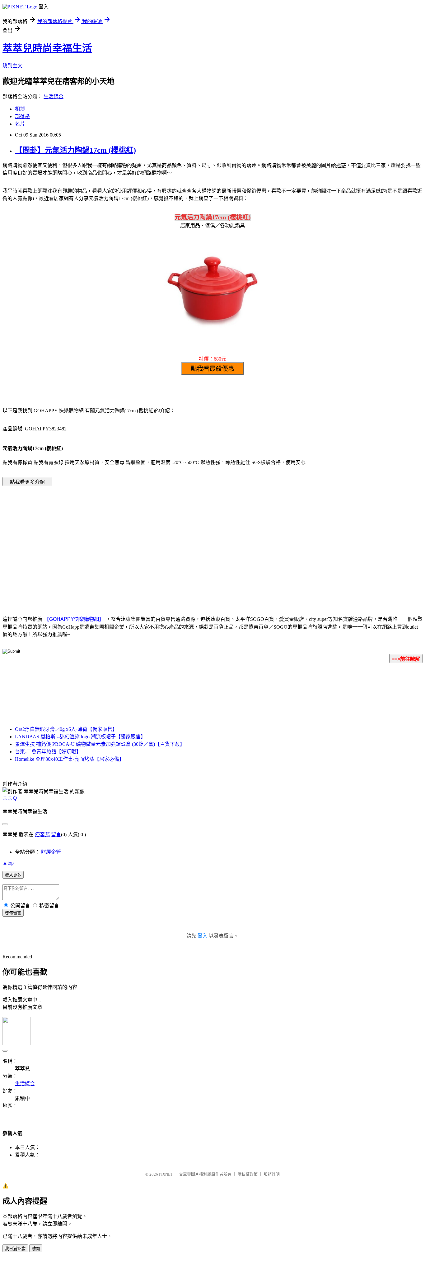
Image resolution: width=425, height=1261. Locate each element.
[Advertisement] (159, 541)
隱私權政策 (247, 1174)
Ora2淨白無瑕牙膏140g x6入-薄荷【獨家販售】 (66, 729)
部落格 (22, 116)
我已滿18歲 (15, 1248)
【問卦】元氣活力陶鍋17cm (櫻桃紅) (75, 150)
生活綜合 (53, 96)
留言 (56, 834)
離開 (36, 1248)
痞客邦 (42, 834)
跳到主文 (12, 65)
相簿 (20, 109)
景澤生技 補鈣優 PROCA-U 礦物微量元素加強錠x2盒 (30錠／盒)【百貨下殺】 (100, 744)
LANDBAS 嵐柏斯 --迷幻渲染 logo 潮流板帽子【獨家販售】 (80, 736)
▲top (8, 862)
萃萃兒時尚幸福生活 (47, 48)
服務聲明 (272, 1174)
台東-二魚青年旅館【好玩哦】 (48, 751)
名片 (20, 124)
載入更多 (13, 875)
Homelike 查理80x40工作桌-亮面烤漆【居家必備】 (69, 759)
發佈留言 (13, 913)
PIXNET (166, 1174)
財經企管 (51, 852)
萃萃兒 (9, 799)
